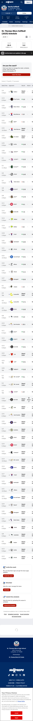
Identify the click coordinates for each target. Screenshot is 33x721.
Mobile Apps (20, 680)
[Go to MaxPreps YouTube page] (13, 675)
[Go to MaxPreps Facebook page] (24, 675)
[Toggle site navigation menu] (2, 2)
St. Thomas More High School (16, 648)
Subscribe (11, 683)
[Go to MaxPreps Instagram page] (16, 675)
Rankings (25, 22)
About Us (12, 680)
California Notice (21, 686)
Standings (17, 22)
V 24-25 (8, 13)
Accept (16, 713)
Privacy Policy (20, 683)
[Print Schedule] (26, 36)
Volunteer (6, 590)
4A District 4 (25, 47)
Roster (11, 22)
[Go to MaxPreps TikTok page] (9, 675)
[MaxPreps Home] (9, 2)
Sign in (28, 2)
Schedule (4, 22)
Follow (24, 13)
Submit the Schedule (9, 605)
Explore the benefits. (8, 71)
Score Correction (24, 614)
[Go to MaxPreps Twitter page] (20, 675)
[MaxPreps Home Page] (9, 26)
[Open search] (21, 2)
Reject (16, 718)
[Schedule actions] (30, 36)
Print (5, 614)
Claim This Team (16, 74)
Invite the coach (8, 576)
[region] (16, 704)
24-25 (4, 37)
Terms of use (10, 686)
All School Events (16, 616)
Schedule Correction (13, 614)
